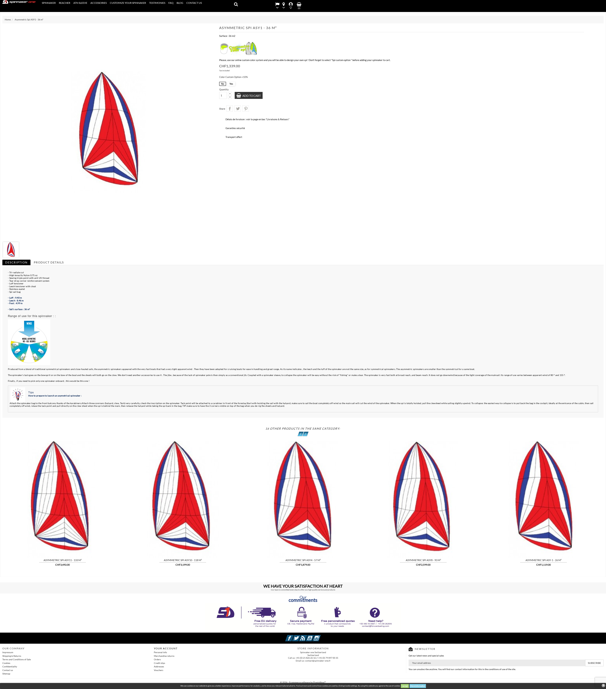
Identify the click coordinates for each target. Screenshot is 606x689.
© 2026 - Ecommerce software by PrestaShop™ (303, 682)
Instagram (320, 636)
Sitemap (6, 673)
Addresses (159, 666)
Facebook (293, 636)
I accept (405, 686)
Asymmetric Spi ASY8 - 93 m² (423, 560)
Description (16, 262)
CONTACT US (194, 2)
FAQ (170, 2)
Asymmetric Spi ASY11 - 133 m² (63, 560)
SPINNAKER (49, 2)
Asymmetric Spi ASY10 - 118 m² (183, 560)
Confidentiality (9, 666)
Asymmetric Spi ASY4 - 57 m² (303, 560)
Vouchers (158, 670)
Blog (180, 2)
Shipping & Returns (11, 656)
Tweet (238, 109)
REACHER (64, 2)
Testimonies (157, 2)
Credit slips (159, 663)
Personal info (160, 652)
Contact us (7, 670)
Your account (166, 648)
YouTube (313, 636)
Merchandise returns (164, 656)
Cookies (6, 663)
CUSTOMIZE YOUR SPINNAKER (128, 2)
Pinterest (246, 109)
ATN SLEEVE (80, 2)
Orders (157, 659)
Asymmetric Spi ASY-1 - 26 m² (543, 560)
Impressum (7, 652)
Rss (306, 636)
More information (417, 686)
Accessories (98, 2)
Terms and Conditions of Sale (16, 659)
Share (230, 109)
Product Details (49, 262)
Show (27, 537)
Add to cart (251, 95)
